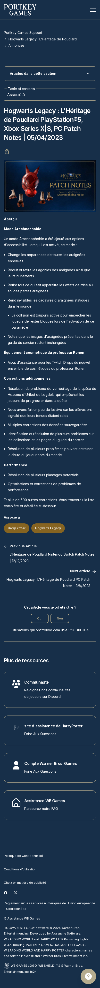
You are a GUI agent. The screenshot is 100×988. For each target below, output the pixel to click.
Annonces (16, 45)
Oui (39, 618)
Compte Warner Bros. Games (50, 763)
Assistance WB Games (44, 801)
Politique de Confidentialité (23, 856)
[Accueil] (20, 9)
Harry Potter (16, 528)
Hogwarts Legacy (48, 528)
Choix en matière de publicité (25, 882)
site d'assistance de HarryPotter (53, 726)
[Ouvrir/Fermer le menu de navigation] (93, 10)
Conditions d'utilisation (20, 869)
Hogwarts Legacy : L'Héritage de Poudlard (42, 39)
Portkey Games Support (23, 32)
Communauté (36, 682)
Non (60, 618)
